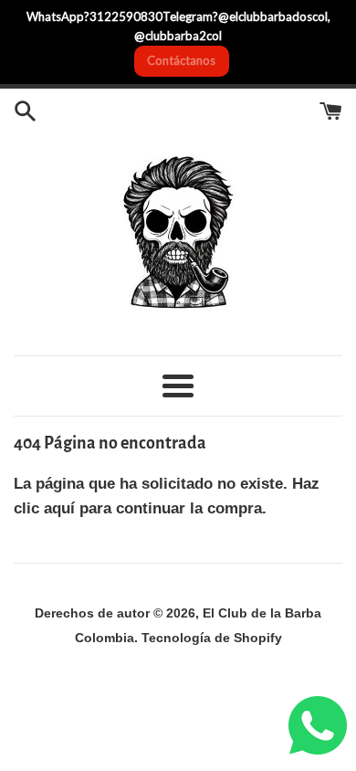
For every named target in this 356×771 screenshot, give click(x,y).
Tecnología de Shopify (211, 638)
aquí (59, 508)
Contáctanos (181, 60)
